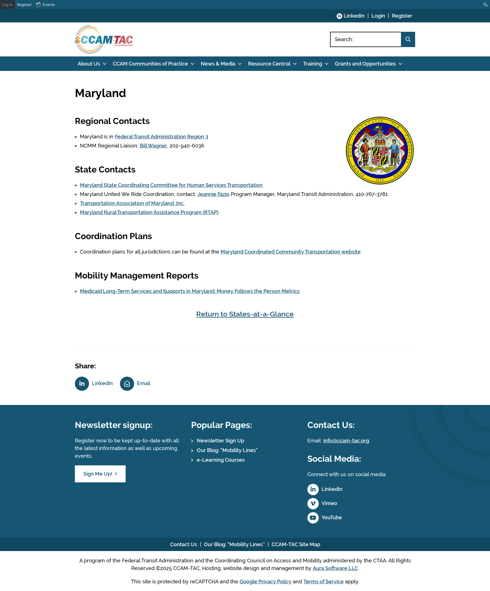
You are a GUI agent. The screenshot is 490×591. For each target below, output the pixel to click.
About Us (89, 64)
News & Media (218, 64)
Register (402, 16)
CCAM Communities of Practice (150, 64)
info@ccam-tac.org (346, 441)
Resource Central (269, 64)
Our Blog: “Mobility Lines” (227, 450)
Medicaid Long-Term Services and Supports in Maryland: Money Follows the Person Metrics (190, 291)
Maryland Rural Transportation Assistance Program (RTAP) (149, 212)
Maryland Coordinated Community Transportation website (291, 252)
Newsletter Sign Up (220, 441)
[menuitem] (485, 4)
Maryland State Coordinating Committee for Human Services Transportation (171, 185)
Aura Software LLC (335, 568)
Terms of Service (323, 581)
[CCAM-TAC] (104, 39)
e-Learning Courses (221, 460)
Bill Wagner (153, 146)
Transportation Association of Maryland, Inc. (132, 203)
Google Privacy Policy (266, 581)
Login (378, 16)
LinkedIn (354, 16)
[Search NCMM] (408, 39)
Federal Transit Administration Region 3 (161, 137)
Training (312, 64)
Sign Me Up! (97, 474)
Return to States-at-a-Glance (245, 314)
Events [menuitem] (49, 4)
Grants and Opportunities (365, 64)
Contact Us (183, 544)
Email (143, 383)
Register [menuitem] (24, 4)
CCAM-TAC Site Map (296, 544)
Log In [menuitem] (7, 4)
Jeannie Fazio (213, 194)
